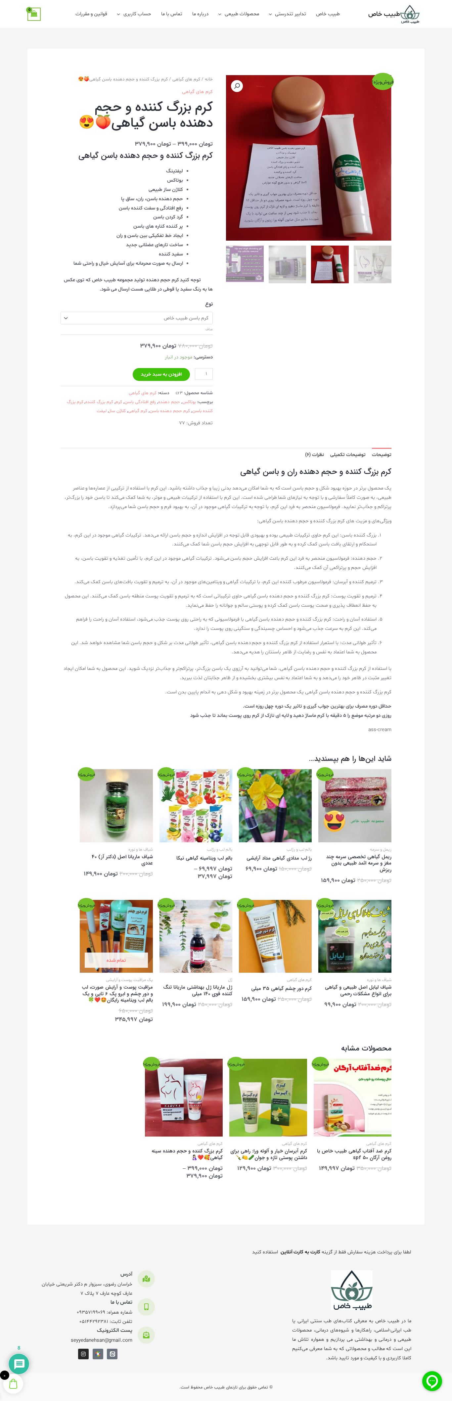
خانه (209, 79)
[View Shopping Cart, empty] (34, 14)
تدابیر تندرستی (290, 14)
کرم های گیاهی (186, 79)
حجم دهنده (169, 402)
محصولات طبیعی (242, 14)
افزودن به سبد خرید (161, 374)
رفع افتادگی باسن (140, 402)
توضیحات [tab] (381, 454)
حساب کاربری (137, 14)
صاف (209, 329)
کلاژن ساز (117, 411)
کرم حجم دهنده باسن (170, 411)
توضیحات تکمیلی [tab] (348, 454)
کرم (118, 402)
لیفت (102, 411)
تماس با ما (171, 14)
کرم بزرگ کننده (99, 402)
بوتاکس (189, 402)
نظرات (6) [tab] (314, 454)
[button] (237, 86)
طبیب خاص (384, 14)
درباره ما (200, 14)
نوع (209, 304)
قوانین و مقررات (91, 14)
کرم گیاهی (137, 411)
